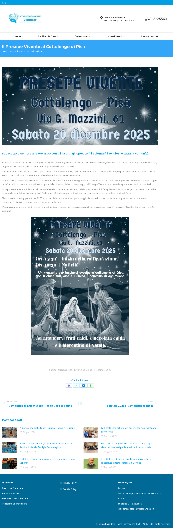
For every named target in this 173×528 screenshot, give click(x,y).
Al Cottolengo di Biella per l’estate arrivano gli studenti (47, 427)
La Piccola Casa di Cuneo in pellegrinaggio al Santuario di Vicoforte (129, 429)
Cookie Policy (69, 489)
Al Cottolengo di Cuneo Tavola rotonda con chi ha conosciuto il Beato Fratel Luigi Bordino (126, 461)
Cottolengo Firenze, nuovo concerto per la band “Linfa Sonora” (47, 461)
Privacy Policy (69, 482)
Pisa (70, 369)
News (64, 369)
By (83, 369)
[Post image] (9, 432)
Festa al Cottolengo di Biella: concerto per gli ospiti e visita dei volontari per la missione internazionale (127, 445)
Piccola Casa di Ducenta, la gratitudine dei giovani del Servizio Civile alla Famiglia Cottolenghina (46, 445)
